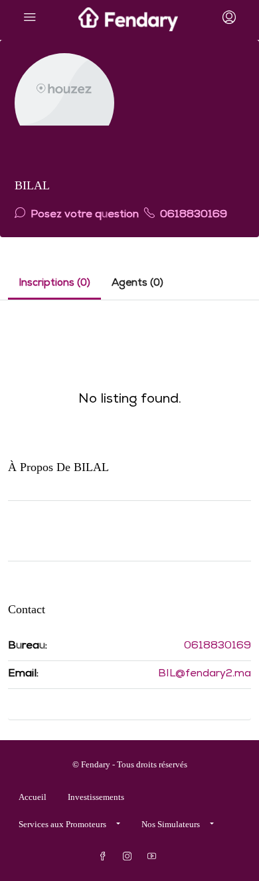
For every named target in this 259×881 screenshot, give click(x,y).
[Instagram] (130, 857)
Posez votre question (83, 215)
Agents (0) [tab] (137, 283)
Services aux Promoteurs (62, 824)
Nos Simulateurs (170, 824)
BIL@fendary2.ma (204, 674)
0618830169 (192, 215)
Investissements (96, 797)
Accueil (32, 797)
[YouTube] (154, 857)
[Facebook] (105, 857)
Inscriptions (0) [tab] (54, 283)
